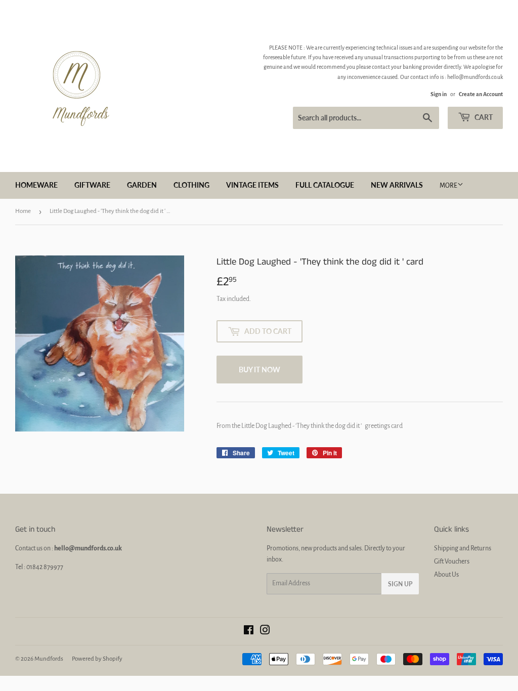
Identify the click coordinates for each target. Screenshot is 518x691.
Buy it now (259, 369)
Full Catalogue (324, 185)
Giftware (92, 185)
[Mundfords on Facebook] (248, 631)
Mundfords (48, 659)
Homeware (36, 185)
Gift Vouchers (451, 561)
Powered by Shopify (97, 659)
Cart (483, 117)
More (448, 185)
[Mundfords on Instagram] (265, 631)
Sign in (438, 94)
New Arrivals (397, 185)
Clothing (191, 185)
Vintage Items (252, 185)
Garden (142, 185)
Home (23, 211)
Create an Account (481, 94)
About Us (446, 574)
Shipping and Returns (462, 548)
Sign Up (400, 584)
